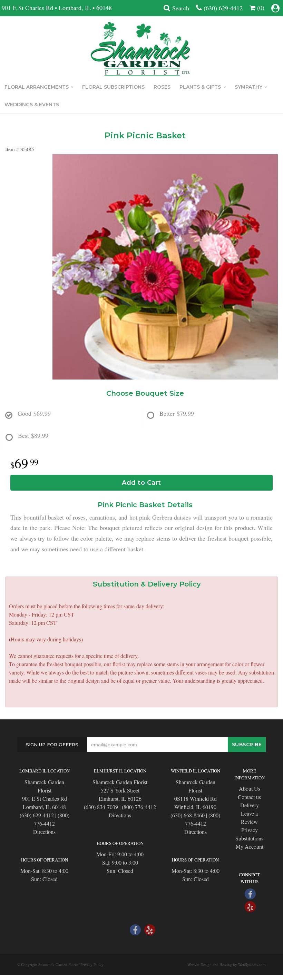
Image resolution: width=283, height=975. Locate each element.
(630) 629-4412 (223, 8)
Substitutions (249, 838)
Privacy (249, 830)
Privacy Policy (92, 964)
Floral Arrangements (36, 87)
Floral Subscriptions (113, 87)
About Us (249, 788)
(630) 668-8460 (187, 815)
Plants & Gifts (200, 87)
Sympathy (248, 87)
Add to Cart (141, 482)
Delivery (249, 805)
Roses (162, 87)
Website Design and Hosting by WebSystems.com (226, 964)
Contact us (249, 796)
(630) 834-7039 (101, 806)
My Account (249, 846)
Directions (44, 831)
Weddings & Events (31, 104)
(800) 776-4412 (139, 806)
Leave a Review (249, 817)
